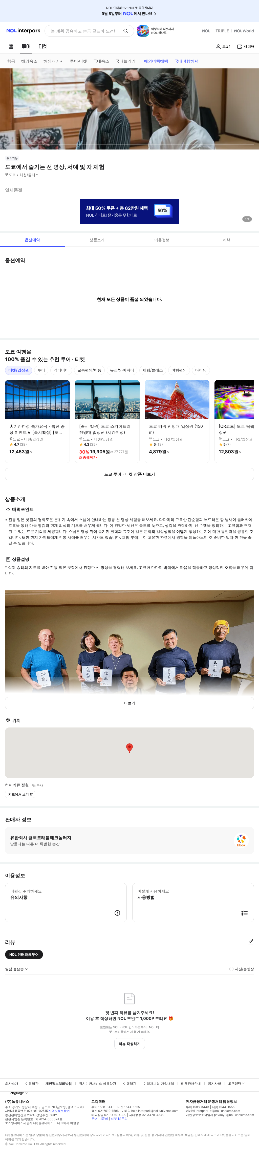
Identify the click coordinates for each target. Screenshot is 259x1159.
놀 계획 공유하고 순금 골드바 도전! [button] (83, 30)
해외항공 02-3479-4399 (108, 1115)
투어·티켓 (78, 61)
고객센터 (234, 1083)
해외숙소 (29, 61)
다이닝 (201, 370)
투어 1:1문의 (99, 1118)
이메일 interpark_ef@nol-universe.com (213, 1111)
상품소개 (97, 239)
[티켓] (43, 46)
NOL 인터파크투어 (24, 954)
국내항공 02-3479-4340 (146, 1115)
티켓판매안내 (191, 1083)
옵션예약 (32, 239)
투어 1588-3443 (103, 1107)
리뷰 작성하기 (130, 1043)
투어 (41, 370)
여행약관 (129, 1083)
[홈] (11, 46)
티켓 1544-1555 (128, 1107)
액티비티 (61, 370)
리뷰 (226, 239)
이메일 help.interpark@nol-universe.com (149, 1111)
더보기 (129, 703)
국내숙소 (101, 61)
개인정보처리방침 (59, 1083)
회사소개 (11, 1083)
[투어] (26, 46)
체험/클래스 (153, 370)
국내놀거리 (125, 61)
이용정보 (161, 239)
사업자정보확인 (59, 1111)
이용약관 (31, 1083)
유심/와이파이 (122, 370)
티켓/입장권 (18, 370)
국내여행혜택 (186, 61)
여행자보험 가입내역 (158, 1083)
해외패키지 (54, 61)
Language (16, 1093)
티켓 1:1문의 (119, 1118)
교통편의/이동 (89, 370)
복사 (39, 785)
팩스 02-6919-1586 (105, 1111)
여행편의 (179, 370)
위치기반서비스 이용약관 (97, 1083)
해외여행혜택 (156, 61)
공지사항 (214, 1083)
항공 (11, 61)
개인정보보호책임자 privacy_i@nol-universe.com (220, 1115)
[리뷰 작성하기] (251, 942)
